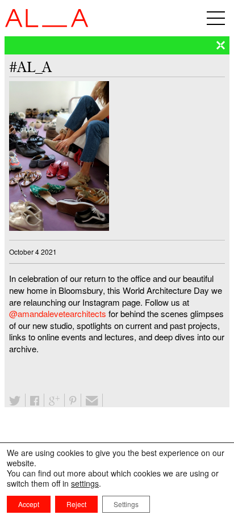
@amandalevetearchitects (57, 313)
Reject (76, 504)
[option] (117, 156)
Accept (28, 504)
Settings (126, 504)
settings (85, 483)
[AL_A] (47, 23)
